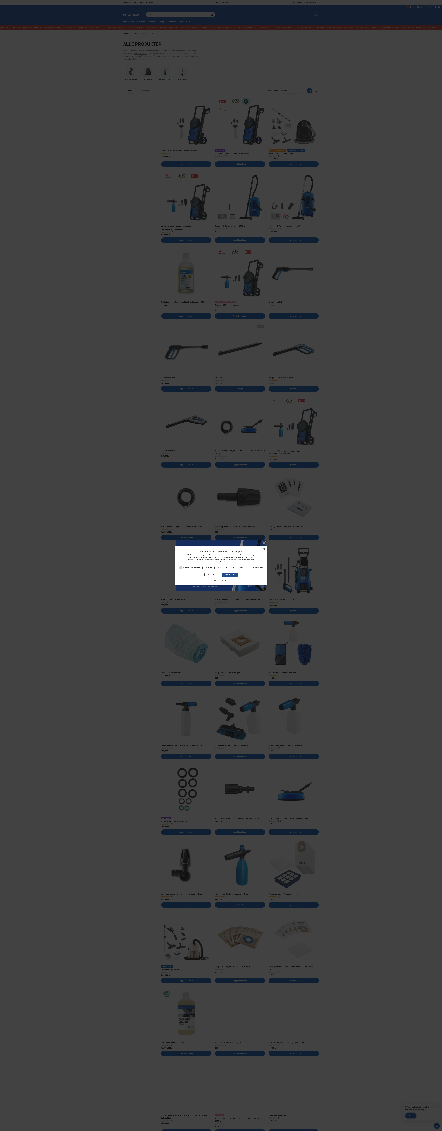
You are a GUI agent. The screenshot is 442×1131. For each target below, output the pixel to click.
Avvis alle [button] (212, 575)
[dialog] (221, 565)
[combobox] (264, 549)
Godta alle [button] (229, 575)
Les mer (227, 562)
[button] (221, 580)
